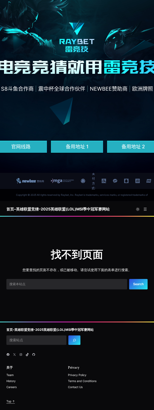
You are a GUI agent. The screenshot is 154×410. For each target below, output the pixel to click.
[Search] (74, 340)
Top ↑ (10, 401)
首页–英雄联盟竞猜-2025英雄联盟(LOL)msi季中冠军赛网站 (58, 209)
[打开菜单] (145, 209)
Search (138, 284)
